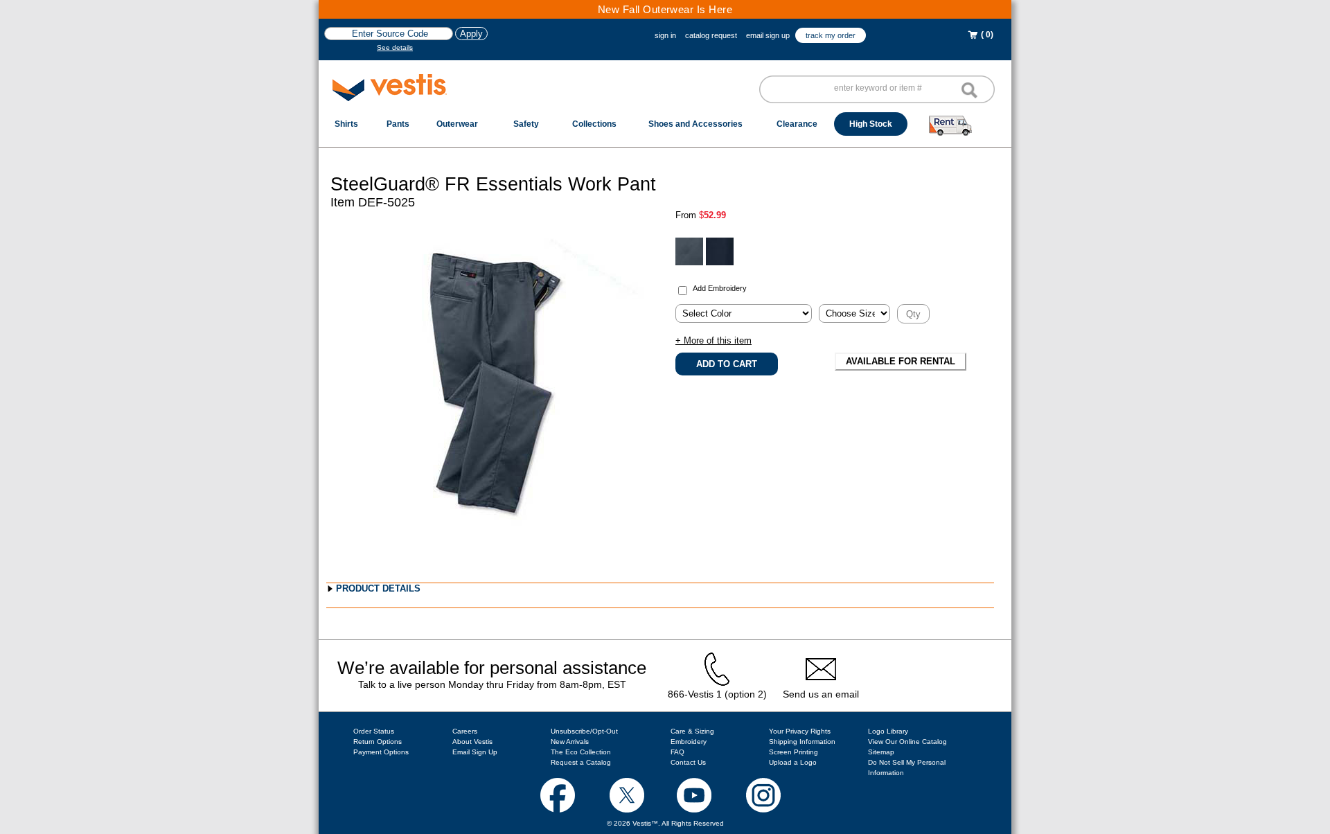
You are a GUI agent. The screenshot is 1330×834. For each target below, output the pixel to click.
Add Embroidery (720, 288)
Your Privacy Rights (800, 731)
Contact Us (688, 762)
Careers (464, 731)
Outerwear (457, 124)
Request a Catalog (581, 762)
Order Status (373, 731)
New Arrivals (570, 741)
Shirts (346, 124)
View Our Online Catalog (907, 741)
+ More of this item (713, 340)
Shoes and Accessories (695, 124)
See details (395, 47)
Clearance (797, 124)
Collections (594, 124)
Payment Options (381, 752)
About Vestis (472, 741)
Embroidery (689, 741)
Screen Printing (793, 752)
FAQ (677, 752)
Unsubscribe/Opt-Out (584, 731)
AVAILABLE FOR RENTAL (900, 361)
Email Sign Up (474, 752)
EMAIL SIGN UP (768, 35)
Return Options (377, 741)
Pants (398, 124)
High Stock (870, 124)
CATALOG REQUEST (711, 35)
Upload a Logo (793, 762)
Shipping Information (802, 741)
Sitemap (881, 752)
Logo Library (888, 731)
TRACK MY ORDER (830, 35)
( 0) (986, 34)
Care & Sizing (692, 731)
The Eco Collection (581, 752)
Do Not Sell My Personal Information (907, 767)
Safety (526, 124)
